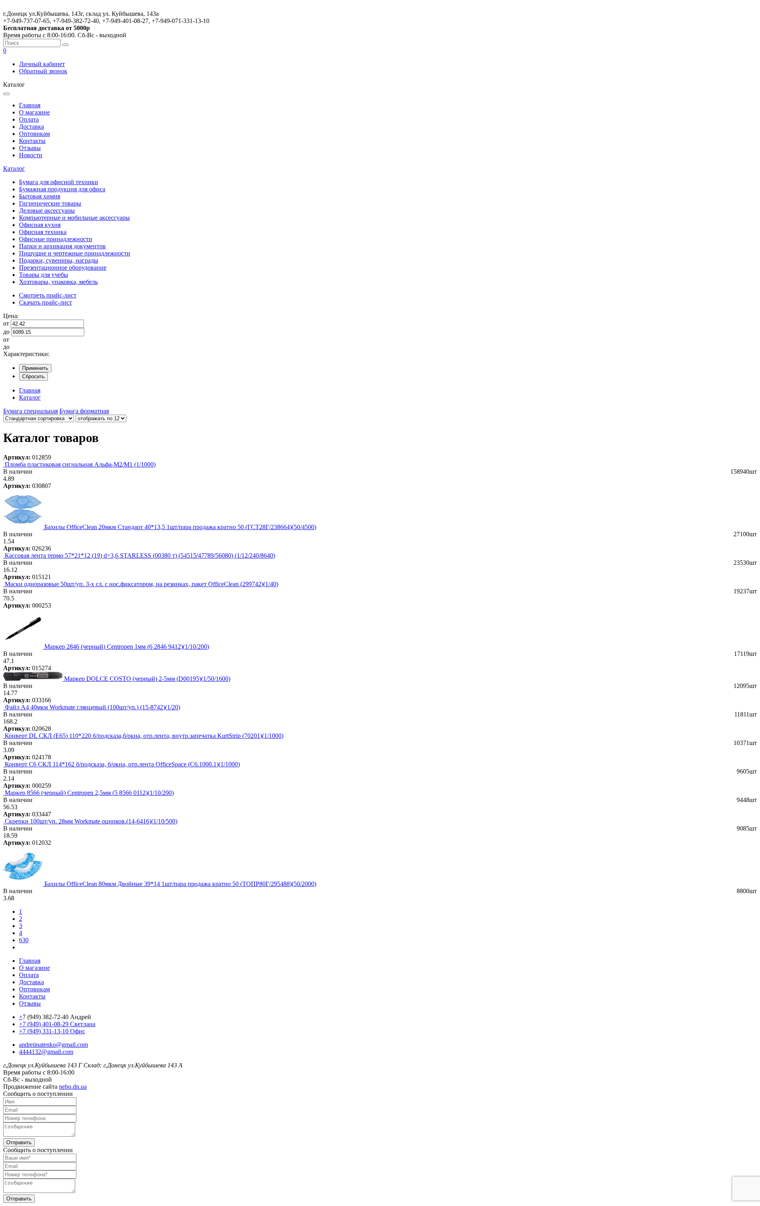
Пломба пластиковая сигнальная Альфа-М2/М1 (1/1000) (80, 464)
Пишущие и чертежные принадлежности (74, 253)
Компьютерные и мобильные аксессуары (74, 217)
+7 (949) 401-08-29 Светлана (57, 1024)
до (6, 331)
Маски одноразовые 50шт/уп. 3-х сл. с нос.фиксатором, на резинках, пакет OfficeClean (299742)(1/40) (141, 584)
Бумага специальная (30, 411)
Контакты (32, 140)
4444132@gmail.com (46, 1051)
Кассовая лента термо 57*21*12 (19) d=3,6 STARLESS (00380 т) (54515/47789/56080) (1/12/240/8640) (140, 555)
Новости (30, 155)
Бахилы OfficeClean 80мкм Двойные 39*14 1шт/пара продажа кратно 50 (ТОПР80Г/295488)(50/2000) (180, 883)
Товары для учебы (43, 274)
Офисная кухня (40, 224)
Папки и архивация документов (62, 246)
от (6, 323)
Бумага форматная (84, 411)
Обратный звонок (43, 71)
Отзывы (30, 148)
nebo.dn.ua (73, 1086)
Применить (35, 368)
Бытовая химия (39, 196)
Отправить (19, 1142)
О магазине (34, 112)
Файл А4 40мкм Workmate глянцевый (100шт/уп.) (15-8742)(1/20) (92, 707)
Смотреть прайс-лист (47, 295)
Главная (29, 105)
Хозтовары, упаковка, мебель (58, 281)
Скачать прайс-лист (45, 302)
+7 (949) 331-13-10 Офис (52, 1031)
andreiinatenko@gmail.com (53, 1044)
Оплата (29, 119)
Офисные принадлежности (55, 239)
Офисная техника (42, 232)
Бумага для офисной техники (58, 182)
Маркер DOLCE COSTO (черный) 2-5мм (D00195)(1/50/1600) (147, 678)
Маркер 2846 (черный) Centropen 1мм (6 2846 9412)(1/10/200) (126, 646)
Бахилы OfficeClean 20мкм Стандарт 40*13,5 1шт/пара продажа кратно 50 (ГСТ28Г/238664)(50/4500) (180, 527)
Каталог (14, 168)
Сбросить (33, 376)
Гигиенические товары (50, 203)
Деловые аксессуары (47, 210)
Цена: (11, 315)
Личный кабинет (42, 64)
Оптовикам (34, 133)
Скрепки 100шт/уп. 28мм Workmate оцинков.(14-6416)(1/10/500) (91, 821)
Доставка (31, 126)
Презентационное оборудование (62, 267)
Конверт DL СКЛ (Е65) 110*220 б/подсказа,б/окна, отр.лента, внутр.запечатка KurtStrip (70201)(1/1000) (144, 735)
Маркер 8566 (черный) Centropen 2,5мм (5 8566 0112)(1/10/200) (89, 792)
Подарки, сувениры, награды (58, 260)
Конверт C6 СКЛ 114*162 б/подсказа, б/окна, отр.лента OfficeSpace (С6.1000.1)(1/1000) (122, 764)
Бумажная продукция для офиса (62, 189)
